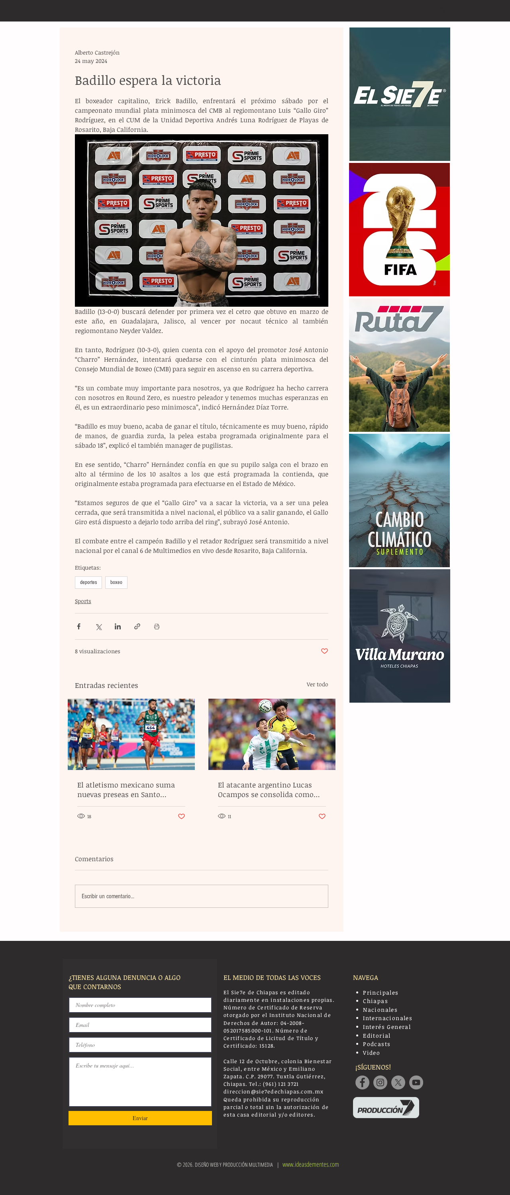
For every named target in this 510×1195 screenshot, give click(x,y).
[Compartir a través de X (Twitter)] (98, 626)
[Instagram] (380, 1082)
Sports (83, 601)
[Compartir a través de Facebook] (78, 626)
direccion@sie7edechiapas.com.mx (274, 1091)
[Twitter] (398, 1082)
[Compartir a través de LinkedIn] (118, 626)
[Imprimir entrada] (157, 626)
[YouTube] (416, 1082)
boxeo (116, 582)
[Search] (442, 10)
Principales (380, 992)
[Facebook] (362, 1082)
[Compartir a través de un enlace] (137, 626)
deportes (88, 582)
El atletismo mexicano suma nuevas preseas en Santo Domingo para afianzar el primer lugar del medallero (126, 789)
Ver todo (317, 684)
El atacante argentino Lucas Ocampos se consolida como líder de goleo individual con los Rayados (271, 789)
